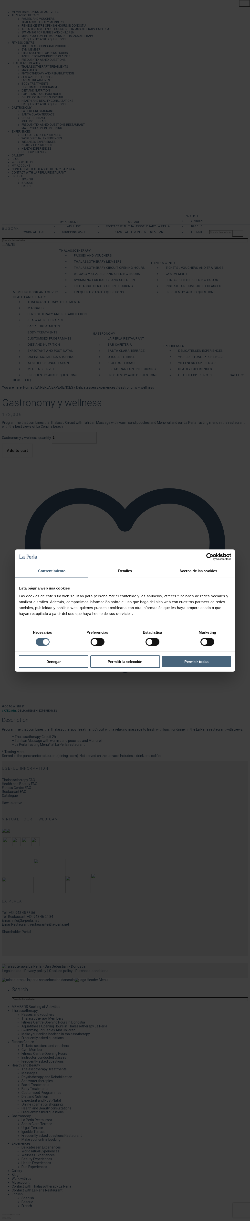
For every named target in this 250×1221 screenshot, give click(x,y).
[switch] (97, 642)
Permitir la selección (125, 661)
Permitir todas (196, 661)
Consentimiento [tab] (51, 571)
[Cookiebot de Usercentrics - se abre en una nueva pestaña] (209, 556)
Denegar (53, 661)
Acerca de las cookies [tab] (198, 571)
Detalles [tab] (125, 571)
